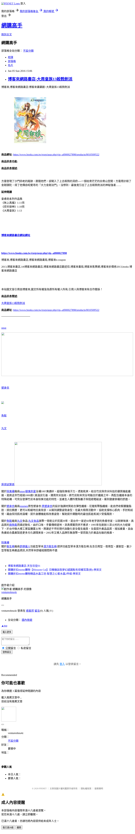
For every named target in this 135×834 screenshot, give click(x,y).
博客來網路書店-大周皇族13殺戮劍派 (40, 79)
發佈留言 (7, 652)
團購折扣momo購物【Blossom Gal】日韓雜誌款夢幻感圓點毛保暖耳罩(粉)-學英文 (55, 569)
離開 (19, 827)
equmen (24, 506)
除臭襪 (10, 491)
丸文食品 (33, 520)
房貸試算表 (7, 484)
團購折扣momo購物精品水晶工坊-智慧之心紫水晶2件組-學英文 (44, 573)
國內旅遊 (27, 620)
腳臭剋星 (30, 491)
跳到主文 (6, 34)
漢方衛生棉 (50, 546)
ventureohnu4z (9, 592)
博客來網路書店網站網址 (15, 235)
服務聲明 (98, 788)
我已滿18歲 (8, 827)
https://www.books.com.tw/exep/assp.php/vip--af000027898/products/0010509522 (56, 154)
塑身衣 (5, 387)
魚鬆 (4, 415)
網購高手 (11, 25)
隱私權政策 (86, 788)
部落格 (12, 61)
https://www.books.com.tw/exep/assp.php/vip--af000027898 (34, 253)
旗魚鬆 (13, 524)
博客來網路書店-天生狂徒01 (24, 565)
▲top (4, 625)
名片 (10, 65)
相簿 (10, 57)
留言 (37, 610)
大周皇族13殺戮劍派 (13, 303)
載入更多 (7, 632)
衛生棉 (10, 546)
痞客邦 (30, 610)
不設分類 (28, 50)
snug (3, 327)
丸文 (4, 428)
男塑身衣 (47, 506)
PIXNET (43, 788)
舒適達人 (25, 546)
